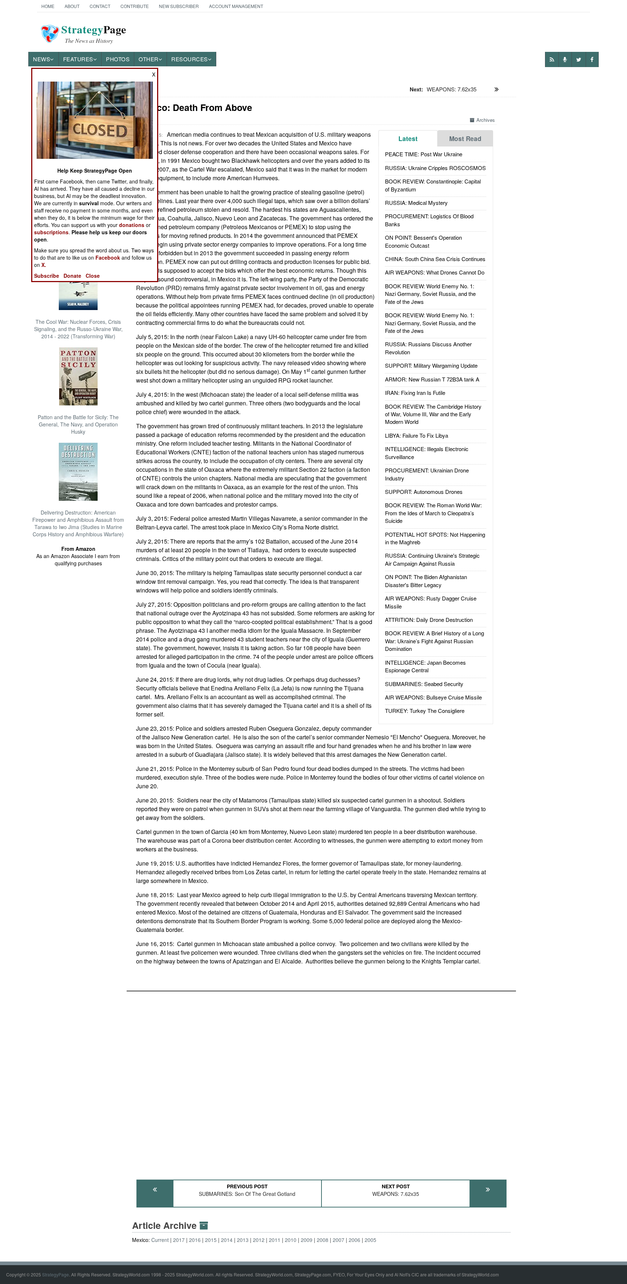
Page (93, 33)
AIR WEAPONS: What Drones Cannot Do (434, 272)
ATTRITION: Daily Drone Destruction (429, 619)
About (72, 6)
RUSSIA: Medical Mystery (416, 202)
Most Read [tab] (465, 138)
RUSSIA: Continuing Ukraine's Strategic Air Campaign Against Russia (432, 559)
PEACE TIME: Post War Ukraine (423, 154)
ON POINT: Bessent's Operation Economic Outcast (423, 241)
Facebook (107, 257)
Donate (72, 275)
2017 (179, 1239)
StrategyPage (55, 1274)
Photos (118, 59)
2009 (306, 1239)
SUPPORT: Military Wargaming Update (431, 365)
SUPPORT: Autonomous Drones (424, 491)
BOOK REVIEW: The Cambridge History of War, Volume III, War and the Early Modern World (433, 414)
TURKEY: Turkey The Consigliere (424, 710)
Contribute (134, 6)
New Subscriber (179, 6)
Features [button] (78, 59)
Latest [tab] (408, 138)
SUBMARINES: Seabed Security (424, 684)
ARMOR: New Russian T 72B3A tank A (432, 379)
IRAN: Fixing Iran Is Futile (415, 392)
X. (43, 264)
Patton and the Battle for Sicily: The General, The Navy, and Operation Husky (78, 424)
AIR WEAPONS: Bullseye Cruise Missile (433, 697)
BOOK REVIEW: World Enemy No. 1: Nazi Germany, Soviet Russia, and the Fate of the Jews (430, 293)
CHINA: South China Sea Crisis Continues (435, 259)
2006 (354, 1239)
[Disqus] (321, 1082)
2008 (322, 1239)
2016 (195, 1239)
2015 (211, 1239)
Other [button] (149, 59)
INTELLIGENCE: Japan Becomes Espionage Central (425, 666)
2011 (274, 1239)
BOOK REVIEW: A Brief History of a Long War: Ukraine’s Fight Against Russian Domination (434, 640)
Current (160, 1239)
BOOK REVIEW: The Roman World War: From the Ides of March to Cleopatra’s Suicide (433, 512)
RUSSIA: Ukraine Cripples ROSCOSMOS (435, 168)
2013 (243, 1239)
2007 (338, 1239)
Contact (100, 6)
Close (93, 275)
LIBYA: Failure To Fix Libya (416, 435)
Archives (485, 119)
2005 (370, 1239)
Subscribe (46, 275)
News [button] (41, 59)
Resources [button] (189, 59)
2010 (290, 1239)
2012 (259, 1239)
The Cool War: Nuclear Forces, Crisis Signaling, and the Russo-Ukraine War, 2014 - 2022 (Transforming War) (78, 329)
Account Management (236, 6)
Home (47, 6)
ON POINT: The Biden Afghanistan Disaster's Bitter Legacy (426, 580)
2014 (227, 1239)
